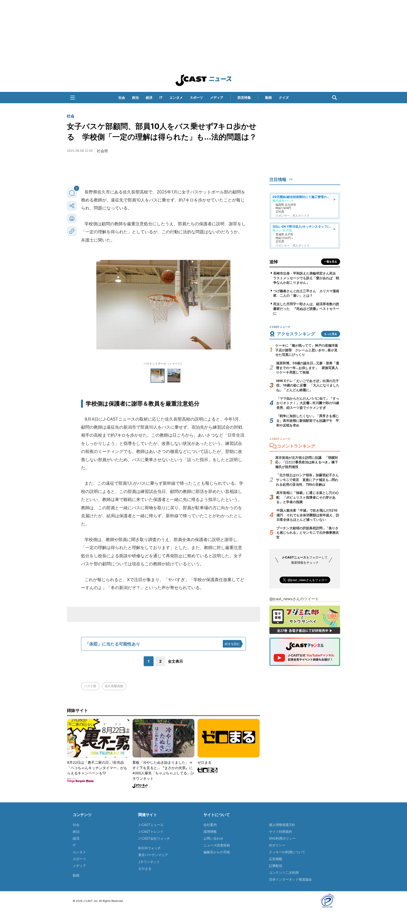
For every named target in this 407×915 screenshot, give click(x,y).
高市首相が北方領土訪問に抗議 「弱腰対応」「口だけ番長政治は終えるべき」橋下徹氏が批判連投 (306, 462)
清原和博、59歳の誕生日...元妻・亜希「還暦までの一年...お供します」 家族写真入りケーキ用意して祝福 (307, 367)
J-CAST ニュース (203, 80)
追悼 (273, 261)
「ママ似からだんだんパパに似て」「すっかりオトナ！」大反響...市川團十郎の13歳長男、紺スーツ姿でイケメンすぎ (308, 403)
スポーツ (196, 97)
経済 (149, 97)
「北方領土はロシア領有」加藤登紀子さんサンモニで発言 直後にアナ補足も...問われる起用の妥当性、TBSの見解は (307, 479)
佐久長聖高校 (114, 686)
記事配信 (275, 866)
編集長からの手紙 (217, 852)
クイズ (284, 97)
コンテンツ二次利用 (284, 872)
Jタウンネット (149, 862)
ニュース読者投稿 (217, 845)
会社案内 (210, 825)
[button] (72, 97)
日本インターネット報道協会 (290, 879)
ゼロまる (144, 868)
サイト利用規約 (280, 831)
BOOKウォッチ (149, 848)
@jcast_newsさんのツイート (294, 598)
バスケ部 (90, 686)
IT (161, 97)
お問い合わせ (213, 838)
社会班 (102, 150)
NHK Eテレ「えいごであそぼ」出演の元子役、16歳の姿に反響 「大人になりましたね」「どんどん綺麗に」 (307, 385)
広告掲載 (275, 859)
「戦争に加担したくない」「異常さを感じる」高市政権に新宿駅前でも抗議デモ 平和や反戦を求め (307, 420)
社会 (121, 97)
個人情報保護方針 (282, 825)
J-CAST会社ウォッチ (154, 838)
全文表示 (175, 661)
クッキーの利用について (287, 852)
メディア (216, 97)
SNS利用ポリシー (282, 838)
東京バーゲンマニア (153, 855)
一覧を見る (330, 261)
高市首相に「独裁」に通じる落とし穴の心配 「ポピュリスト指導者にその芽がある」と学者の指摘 (307, 497)
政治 (135, 97)
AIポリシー (277, 845)
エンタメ (176, 97)
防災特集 (244, 97)
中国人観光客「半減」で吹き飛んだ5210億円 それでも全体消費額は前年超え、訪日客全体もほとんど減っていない (308, 514)
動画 (268, 97)
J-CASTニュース (150, 825)
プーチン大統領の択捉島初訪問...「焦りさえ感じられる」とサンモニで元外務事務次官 (307, 532)
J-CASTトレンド (150, 831)
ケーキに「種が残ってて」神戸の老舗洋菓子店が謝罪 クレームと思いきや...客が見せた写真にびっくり (306, 350)
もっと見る (330, 334)
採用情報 (210, 831)
